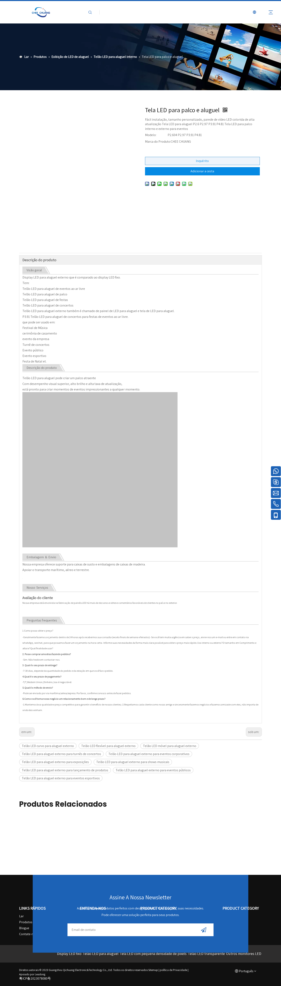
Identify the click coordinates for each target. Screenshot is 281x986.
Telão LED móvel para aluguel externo (169, 746)
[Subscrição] (203, 929)
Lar (21, 916)
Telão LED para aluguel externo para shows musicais (132, 762)
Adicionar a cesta (202, 171)
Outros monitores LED (243, 953)
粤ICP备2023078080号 (35, 978)
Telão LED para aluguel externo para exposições (55, 762)
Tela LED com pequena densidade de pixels (153, 953)
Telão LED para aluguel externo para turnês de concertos (61, 754)
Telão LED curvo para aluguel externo (48, 746)
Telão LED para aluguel (100, 953)
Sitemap (153, 970)
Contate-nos (28, 934)
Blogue (24, 928)
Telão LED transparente (206, 953)
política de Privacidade (173, 970)
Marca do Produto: (158, 141)
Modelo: (150, 135)
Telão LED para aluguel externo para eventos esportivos (61, 778)
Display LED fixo (69, 953)
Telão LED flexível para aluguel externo (108, 746)
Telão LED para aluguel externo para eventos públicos (153, 770)
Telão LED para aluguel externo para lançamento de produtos (65, 770)
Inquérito (202, 161)
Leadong (40, 974)
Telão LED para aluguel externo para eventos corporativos (148, 754)
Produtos (25, 922)
